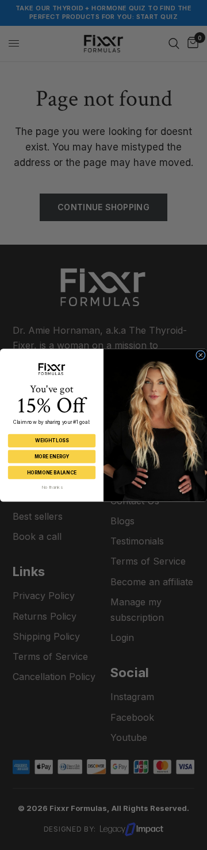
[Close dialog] (201, 355)
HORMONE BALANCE (51, 472)
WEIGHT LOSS (51, 440)
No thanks (51, 486)
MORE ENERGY (52, 456)
